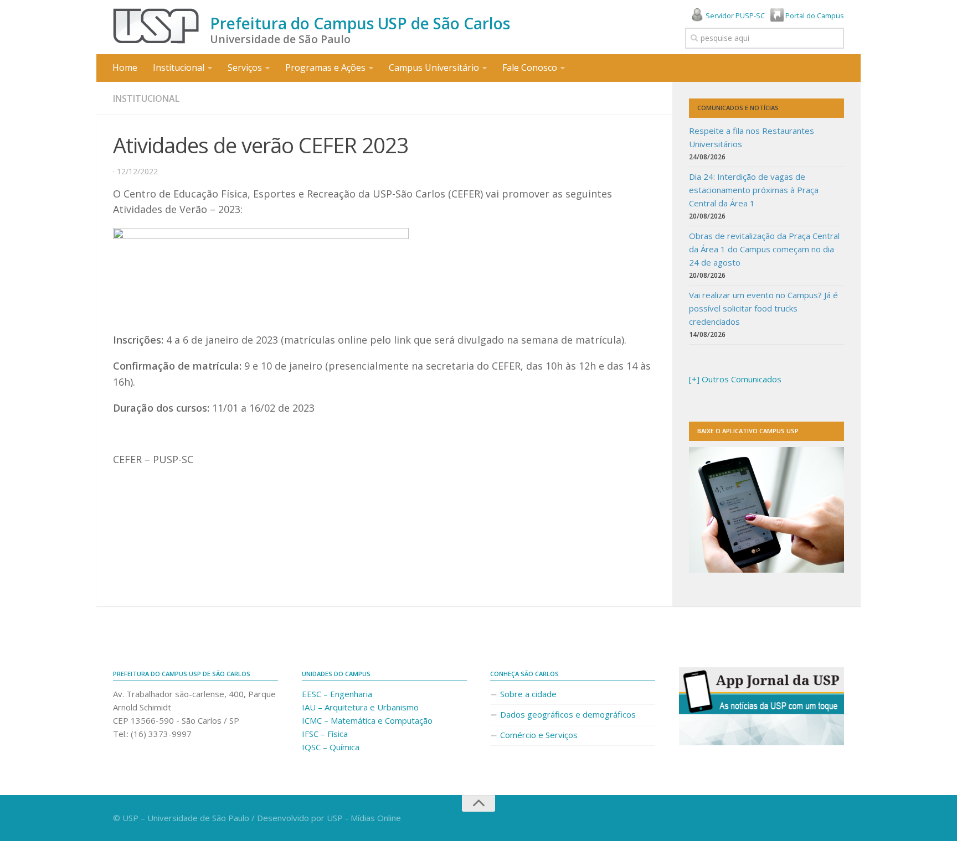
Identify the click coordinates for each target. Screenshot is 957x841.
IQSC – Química (330, 746)
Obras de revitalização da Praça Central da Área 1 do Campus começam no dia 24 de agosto (764, 249)
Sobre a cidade (528, 693)
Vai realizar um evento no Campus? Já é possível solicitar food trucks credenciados (763, 308)
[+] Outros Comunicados (735, 379)
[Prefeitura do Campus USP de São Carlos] (156, 26)
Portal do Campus (814, 15)
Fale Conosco (529, 67)
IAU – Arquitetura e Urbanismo (360, 707)
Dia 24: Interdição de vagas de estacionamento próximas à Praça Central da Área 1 (754, 190)
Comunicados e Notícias (738, 107)
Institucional (178, 67)
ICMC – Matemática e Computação (367, 720)
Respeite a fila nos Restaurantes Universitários (751, 137)
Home (124, 67)
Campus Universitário (434, 67)
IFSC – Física (325, 733)
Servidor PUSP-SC (734, 15)
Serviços (245, 67)
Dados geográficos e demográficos (568, 714)
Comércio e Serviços (539, 734)
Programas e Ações (325, 67)
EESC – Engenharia (337, 693)
